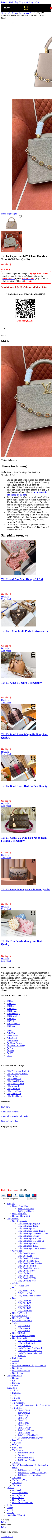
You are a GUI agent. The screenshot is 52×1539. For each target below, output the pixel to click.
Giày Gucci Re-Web (27, 1281)
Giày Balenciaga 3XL (27, 1228)
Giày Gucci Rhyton (15, 1081)
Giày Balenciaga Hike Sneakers (32, 1248)
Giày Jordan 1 (13, 1086)
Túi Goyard (12, 1016)
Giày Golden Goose (15, 1083)
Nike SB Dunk (18, 1333)
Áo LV (10, 1053)
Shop (14, 13)
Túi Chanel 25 (24, 1413)
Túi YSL (16, 1462)
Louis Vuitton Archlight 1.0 (30, 1350)
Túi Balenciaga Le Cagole (29, 1470)
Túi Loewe (17, 1485)
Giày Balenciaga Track (28, 1226)
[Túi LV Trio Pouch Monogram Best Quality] (18, 936)
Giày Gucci (17, 1251)
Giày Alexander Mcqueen (23, 1335)
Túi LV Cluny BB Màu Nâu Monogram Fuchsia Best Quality (24, 839)
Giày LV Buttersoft (26, 1343)
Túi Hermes (12, 1011)
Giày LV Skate (24, 1345)
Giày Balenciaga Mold (28, 1243)
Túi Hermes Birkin (26, 1453)
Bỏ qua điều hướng (10, 2)
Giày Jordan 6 (24, 1330)
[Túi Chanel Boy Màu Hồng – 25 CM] (18, 574)
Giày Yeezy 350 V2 (26, 1291)
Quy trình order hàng (10, 1121)
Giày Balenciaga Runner (28, 1236)
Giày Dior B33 (24, 1308)
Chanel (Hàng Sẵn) (20, 1206)
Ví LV (9, 1055)
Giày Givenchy (19, 1368)
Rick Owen (17, 1358)
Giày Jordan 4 (24, 1328)
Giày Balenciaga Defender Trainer (33, 1233)
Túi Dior (10, 1006)
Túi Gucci (11, 1003)
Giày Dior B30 (24, 1305)
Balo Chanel (12, 1035)
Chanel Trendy (24, 1428)
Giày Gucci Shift (25, 1276)
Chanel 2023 (23, 1423)
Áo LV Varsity (18, 1495)
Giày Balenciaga (19, 1221)
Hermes (15, 1378)
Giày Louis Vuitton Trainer (29, 1340)
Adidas (15, 1283)
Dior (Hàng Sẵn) (19, 1213)
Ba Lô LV (16, 1393)
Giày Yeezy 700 (25, 1293)
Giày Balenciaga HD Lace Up (31, 1241)
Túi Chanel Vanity (26, 1430)
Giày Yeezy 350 (14, 1093)
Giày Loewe (17, 1373)
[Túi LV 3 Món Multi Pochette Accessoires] (18, 626)
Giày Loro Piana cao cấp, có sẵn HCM (29, 1365)
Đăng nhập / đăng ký (16, 1515)
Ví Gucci (16, 1445)
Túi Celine (11, 1018)
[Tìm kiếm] (12, 8)
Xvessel (15, 1360)
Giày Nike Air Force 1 (22, 1320)
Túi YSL (10, 1021)
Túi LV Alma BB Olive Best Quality (21, 682)
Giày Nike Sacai (19, 1315)
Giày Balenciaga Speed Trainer (31, 1231)
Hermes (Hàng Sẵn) (21, 1216)
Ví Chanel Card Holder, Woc (30, 1438)
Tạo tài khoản (7, 1536)
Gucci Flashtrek (25, 1273)
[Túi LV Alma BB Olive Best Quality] (18, 677)
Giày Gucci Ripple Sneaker (30, 1263)
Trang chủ (5, 13)
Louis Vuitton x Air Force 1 (30, 1348)
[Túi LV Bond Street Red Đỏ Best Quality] (18, 780)
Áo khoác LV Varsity (16, 1045)
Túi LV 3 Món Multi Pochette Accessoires (24, 631)
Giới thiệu (5, 1107)
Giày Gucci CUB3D (27, 1278)
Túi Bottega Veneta (20, 1480)
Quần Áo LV (18, 1497)
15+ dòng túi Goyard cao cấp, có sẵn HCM (31, 1405)
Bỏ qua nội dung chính (29, 2)
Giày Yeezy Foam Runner (29, 1295)
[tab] (9, 326)
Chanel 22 (22, 1420)
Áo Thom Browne (15, 1043)
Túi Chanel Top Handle (28, 1435)
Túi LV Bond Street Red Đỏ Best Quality (24, 786)
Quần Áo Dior (18, 1500)
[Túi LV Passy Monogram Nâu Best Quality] (18, 884)
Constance (22, 1455)
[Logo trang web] (26, 12)
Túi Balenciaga (13, 1013)
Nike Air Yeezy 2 (19, 1313)
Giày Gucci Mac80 (26, 1271)
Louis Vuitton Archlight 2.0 (30, 1353)
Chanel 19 (22, 1418)
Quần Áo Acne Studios (22, 1502)
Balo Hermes (12, 1040)
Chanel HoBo (24, 1433)
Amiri (14, 1363)
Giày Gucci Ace (14, 1078)
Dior (14, 1298)
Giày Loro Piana (14, 1091)
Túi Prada (11, 1026)
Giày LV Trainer (14, 1076)
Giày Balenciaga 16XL (28, 1246)
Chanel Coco (23, 1425)
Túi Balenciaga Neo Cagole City (32, 1472)
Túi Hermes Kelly (26, 1457)
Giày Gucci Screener (27, 1266)
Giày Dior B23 (24, 1300)
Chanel (15, 1385)
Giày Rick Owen (14, 1096)
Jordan (15, 1323)
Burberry (16, 1383)
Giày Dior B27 (13, 1088)
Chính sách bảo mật (9, 1112)
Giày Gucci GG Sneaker (28, 1268)
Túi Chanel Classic (26, 1208)
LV (13, 1380)
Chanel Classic (24, 1410)
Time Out (22, 1355)
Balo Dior (11, 1033)
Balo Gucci (12, 1038)
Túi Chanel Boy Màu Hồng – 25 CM (22, 579)
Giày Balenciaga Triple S (18, 1071)
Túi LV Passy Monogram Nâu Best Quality (25, 889)
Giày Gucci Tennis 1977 (28, 1261)
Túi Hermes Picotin (26, 1460)
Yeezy (15, 1288)
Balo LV (10, 1031)
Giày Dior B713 (25, 1310)
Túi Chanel (12, 1008)
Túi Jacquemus (13, 1023)
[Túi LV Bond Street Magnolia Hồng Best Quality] (18, 729)
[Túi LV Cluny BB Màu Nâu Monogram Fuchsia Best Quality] (18, 832)
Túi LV (10, 1001)
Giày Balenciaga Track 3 (17, 1073)
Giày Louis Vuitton (20, 1338)
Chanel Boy (23, 1415)
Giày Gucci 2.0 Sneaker (28, 1258)
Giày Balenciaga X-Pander (29, 1238)
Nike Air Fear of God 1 (22, 1318)
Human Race (23, 1286)
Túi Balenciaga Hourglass (29, 1475)
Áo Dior (10, 1050)
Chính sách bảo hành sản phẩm (14, 1116)
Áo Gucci (11, 1048)
